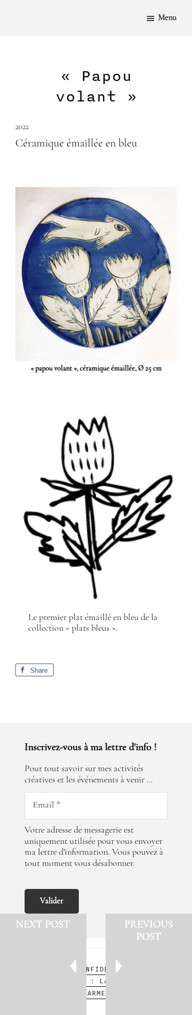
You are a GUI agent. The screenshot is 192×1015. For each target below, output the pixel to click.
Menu (167, 18)
